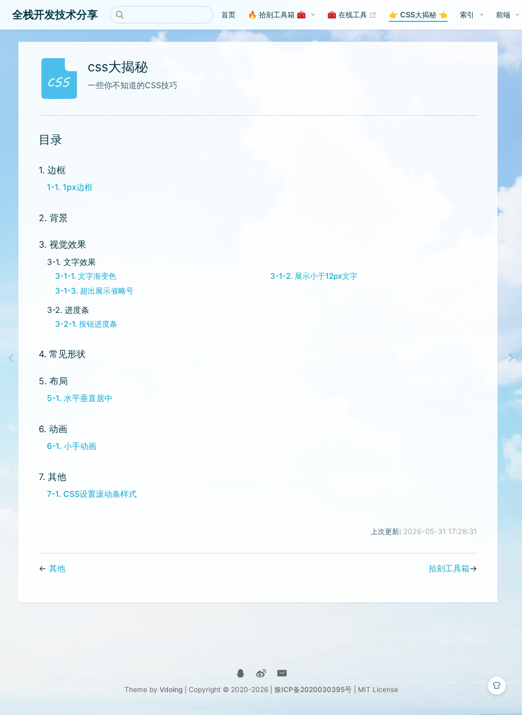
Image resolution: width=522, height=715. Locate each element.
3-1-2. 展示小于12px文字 (313, 276)
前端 (503, 14)
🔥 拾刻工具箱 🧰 (277, 14)
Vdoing (171, 689)
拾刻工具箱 (449, 568)
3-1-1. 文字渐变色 (85, 276)
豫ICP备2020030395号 (313, 689)
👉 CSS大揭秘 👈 (418, 14)
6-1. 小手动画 (71, 446)
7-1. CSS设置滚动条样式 (92, 494)
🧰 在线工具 (352, 14)
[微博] (261, 673)
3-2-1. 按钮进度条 (86, 324)
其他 (57, 568)
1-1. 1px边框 (70, 187)
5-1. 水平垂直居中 (80, 398)
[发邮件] (282, 673)
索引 (467, 14)
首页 (228, 14)
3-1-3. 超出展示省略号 (94, 291)
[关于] (240, 673)
